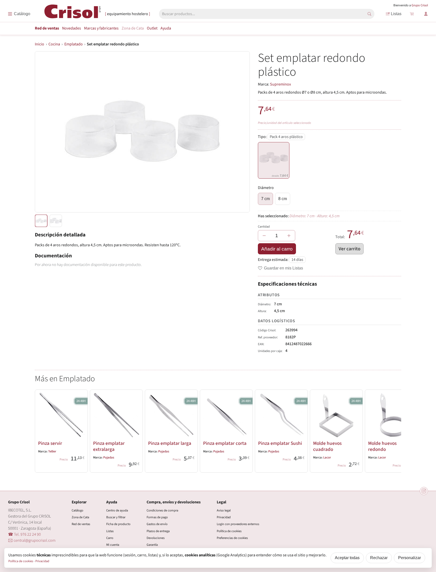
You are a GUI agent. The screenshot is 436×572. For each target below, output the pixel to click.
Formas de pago (157, 517)
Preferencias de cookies (232, 538)
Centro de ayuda (117, 510)
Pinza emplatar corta (225, 443)
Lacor (327, 457)
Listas (396, 14)
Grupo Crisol (420, 5)
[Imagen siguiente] (240, 132)
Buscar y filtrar (115, 517)
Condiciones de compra (162, 510)
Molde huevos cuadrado (327, 446)
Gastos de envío (157, 524)
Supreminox (280, 84)
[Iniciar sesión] (426, 14)
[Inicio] (72, 13)
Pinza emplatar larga (169, 443)
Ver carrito (349, 248)
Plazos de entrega (158, 531)
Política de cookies (229, 531)
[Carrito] (412, 14)
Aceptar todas (347, 558)
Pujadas (108, 457)
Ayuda (165, 28)
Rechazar (379, 558)
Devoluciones (156, 538)
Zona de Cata (133, 28)
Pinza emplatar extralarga (109, 446)
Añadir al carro (277, 249)
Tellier (52, 451)
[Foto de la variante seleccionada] (41, 220)
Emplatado (73, 44)
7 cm (265, 199)
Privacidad (224, 517)
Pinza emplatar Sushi (280, 443)
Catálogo (77, 510)
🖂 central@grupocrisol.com (32, 540)
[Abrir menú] (19, 14)
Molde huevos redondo (382, 446)
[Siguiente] (395, 430)
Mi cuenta (112, 544)
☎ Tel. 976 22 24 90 (24, 534)
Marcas (101, 28)
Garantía (152, 544)
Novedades (71, 28)
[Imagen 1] (55, 220)
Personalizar (409, 558)
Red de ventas (47, 28)
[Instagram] (424, 491)
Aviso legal (224, 510)
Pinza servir (50, 443)
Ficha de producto (118, 524)
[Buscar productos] (369, 14)
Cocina (54, 44)
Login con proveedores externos (238, 524)
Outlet (152, 28)
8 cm (282, 199)
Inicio (39, 44)
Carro (109, 538)
